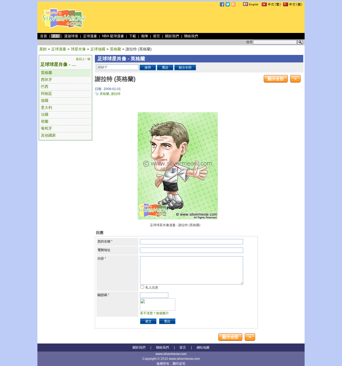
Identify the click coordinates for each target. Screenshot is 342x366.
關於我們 (172, 36)
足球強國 (97, 49)
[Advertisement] (206, 20)
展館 (55, 36)
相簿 (144, 36)
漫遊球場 (71, 36)
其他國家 (48, 135)
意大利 (46, 107)
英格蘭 (115, 49)
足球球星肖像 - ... (58, 64)
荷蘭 (44, 121)
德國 (44, 100)
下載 (132, 36)
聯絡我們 (191, 36)
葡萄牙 (46, 128)
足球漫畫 (90, 36)
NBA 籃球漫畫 (113, 36)
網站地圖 (203, 347)
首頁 (43, 36)
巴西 (44, 86)
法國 (44, 114)
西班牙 (46, 79)
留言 (156, 36)
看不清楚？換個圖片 (154, 313)
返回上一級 (83, 59)
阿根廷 (46, 93)
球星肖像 (78, 49)
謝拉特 (116, 94)
